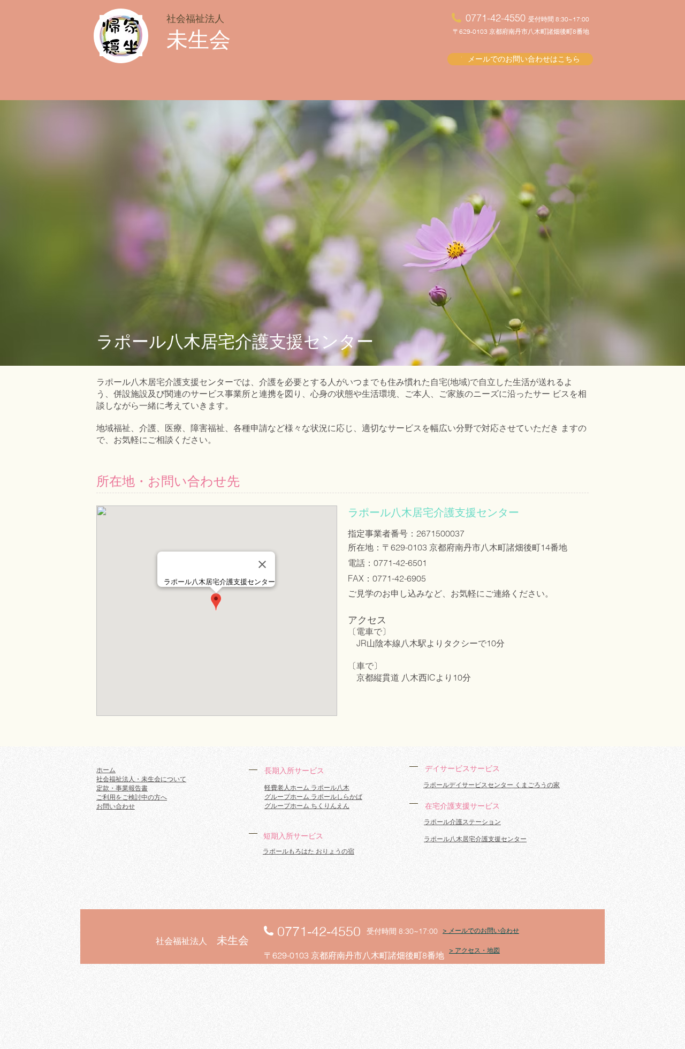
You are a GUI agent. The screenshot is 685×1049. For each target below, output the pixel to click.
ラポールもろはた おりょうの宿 (308, 851)
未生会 (198, 39)
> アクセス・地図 (474, 950)
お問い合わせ (115, 806)
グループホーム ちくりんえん (306, 806)
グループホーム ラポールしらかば (313, 797)
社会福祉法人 (195, 18)
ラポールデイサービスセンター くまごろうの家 (491, 785)
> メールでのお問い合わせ (481, 930)
